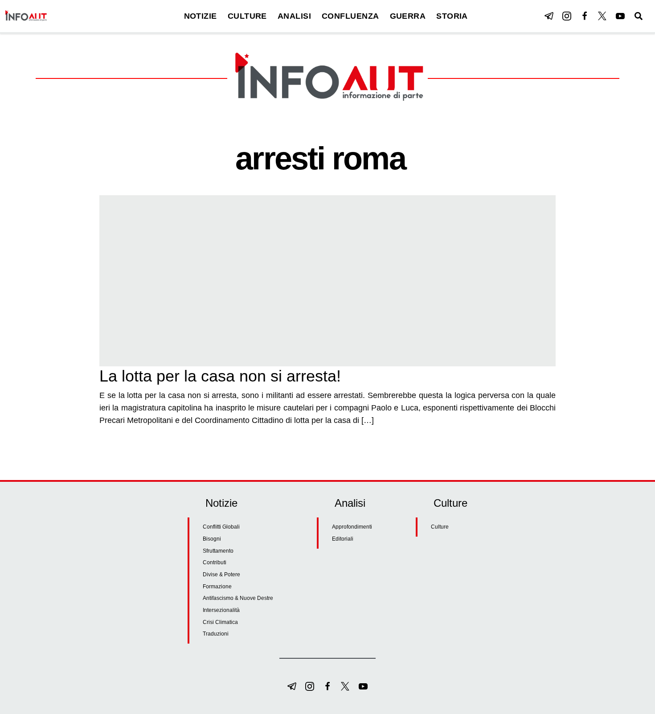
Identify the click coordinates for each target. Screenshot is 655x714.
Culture (440, 527)
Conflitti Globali (221, 527)
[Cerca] (638, 16)
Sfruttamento (218, 551)
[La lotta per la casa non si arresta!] (327, 280)
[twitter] (602, 16)
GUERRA (408, 16)
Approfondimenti (352, 527)
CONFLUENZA (350, 16)
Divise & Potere (221, 574)
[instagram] (567, 16)
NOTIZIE (200, 16)
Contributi (214, 562)
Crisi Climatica (220, 622)
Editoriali (342, 539)
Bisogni (212, 539)
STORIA (452, 16)
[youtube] (620, 16)
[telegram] (549, 16)
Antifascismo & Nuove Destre (238, 598)
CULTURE (247, 16)
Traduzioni (216, 634)
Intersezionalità (221, 610)
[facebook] (585, 16)
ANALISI (294, 16)
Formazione (217, 586)
